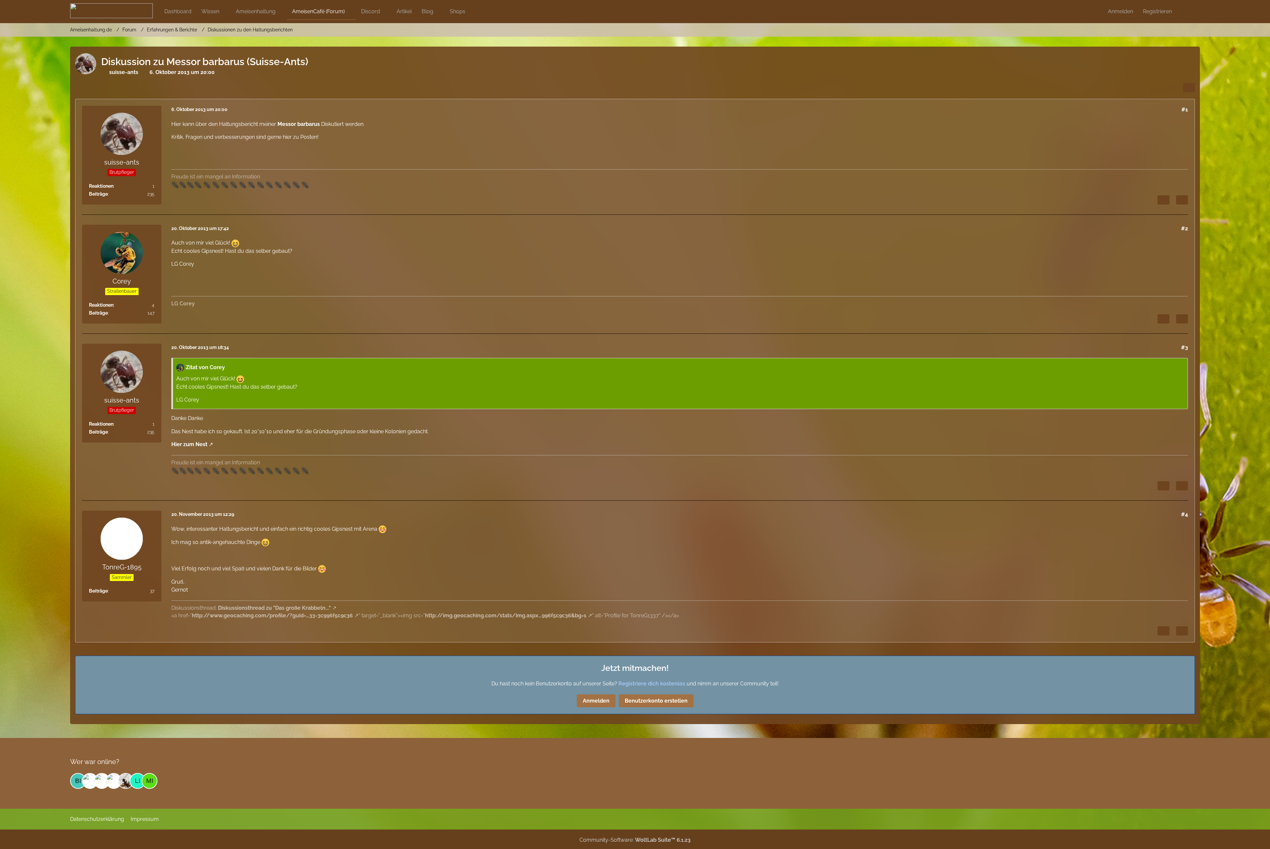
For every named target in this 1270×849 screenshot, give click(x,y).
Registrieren (1157, 11)
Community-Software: (635, 840)
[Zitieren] (1182, 200)
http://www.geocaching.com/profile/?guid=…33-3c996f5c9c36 (272, 615)
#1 (1184, 109)
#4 (1184, 514)
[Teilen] (1189, 87)
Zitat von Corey (205, 367)
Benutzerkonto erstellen (656, 701)
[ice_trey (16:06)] (114, 781)
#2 (1184, 228)
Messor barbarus (298, 124)
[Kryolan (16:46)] (126, 781)
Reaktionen (101, 186)
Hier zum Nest (189, 444)
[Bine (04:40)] (78, 781)
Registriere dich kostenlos (651, 683)
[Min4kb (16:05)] (149, 781)
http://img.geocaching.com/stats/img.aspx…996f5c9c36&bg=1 (505, 615)
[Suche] (1188, 11)
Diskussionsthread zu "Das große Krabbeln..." (274, 608)
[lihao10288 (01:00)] (138, 781)
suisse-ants (123, 72)
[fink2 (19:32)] (90, 781)
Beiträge (98, 194)
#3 (1184, 347)
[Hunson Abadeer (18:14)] (102, 781)
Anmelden (1120, 11)
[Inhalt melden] (1163, 200)
